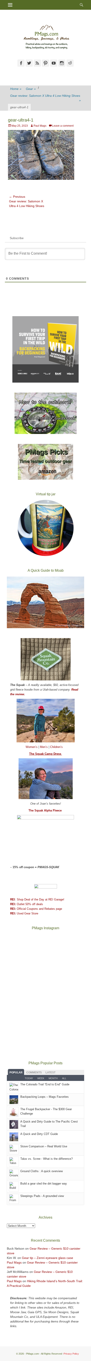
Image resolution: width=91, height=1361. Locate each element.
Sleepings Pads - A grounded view (42, 1196)
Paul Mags (40, 125)
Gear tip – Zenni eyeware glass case (47, 1258)
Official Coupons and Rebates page (36, 908)
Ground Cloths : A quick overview (41, 1171)
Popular (16, 1072)
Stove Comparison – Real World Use (43, 1146)
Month (53, 1078)
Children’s (56, 747)
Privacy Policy (71, 1353)
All (64, 1078)
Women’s (32, 747)
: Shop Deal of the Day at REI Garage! (37, 899)
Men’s (44, 747)
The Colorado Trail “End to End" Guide (44, 1084)
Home (15, 89)
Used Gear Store (24, 913)
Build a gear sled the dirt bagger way (43, 1183)
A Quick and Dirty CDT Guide (39, 1134)
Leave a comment (63, 125)
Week (40, 1078)
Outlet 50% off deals (26, 904)
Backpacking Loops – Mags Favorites (44, 1096)
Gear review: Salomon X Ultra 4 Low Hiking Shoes (45, 98)
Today (29, 1078)
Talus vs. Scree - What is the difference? (46, 1158)
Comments (34, 1072)
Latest (50, 1072)
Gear (31, 89)
